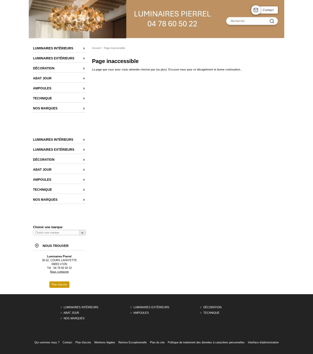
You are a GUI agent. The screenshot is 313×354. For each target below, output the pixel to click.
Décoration (212, 307)
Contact (268, 10)
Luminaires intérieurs (81, 307)
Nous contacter (59, 271)
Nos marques (74, 318)
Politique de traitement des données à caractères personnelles (206, 342)
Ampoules (141, 312)
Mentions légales (104, 342)
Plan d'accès (83, 342)
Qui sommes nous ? (46, 342)
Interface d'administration (263, 342)
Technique (211, 312)
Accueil (96, 48)
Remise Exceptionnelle (132, 342)
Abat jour (71, 312)
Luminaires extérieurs (151, 307)
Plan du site (157, 342)
